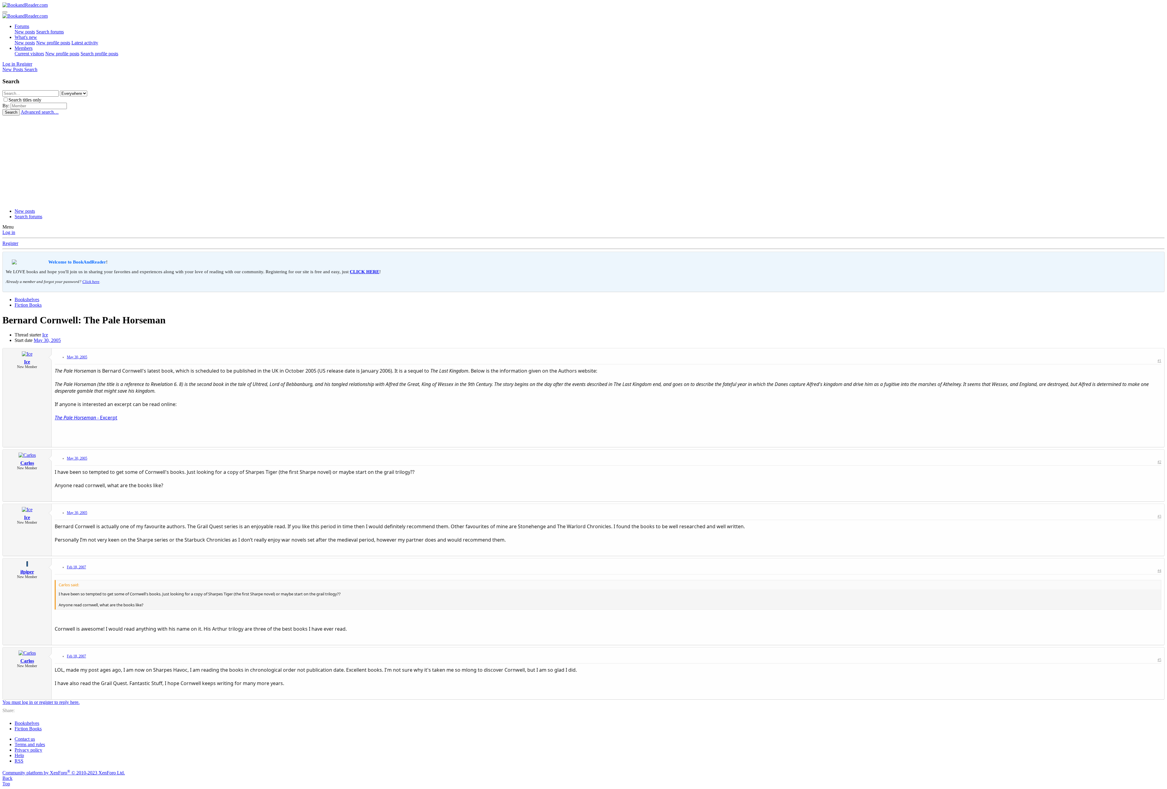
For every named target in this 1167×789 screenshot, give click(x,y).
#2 (1159, 462)
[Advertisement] (583, 161)
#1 (1159, 361)
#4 (1159, 571)
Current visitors (29, 53)
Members (24, 48)
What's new (26, 37)
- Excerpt (86, 417)
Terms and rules (30, 744)
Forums (22, 26)
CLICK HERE (364, 271)
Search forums (50, 31)
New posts (25, 31)
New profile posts (53, 42)
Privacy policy (28, 750)
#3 (1159, 516)
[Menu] (4, 12)
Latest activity (84, 42)
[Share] (1153, 362)
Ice (45, 334)
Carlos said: (69, 584)
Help (19, 755)
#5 (1159, 660)
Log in (8, 232)
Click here (90, 281)
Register (10, 243)
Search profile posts (99, 53)
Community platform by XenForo (63, 772)
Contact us (25, 739)
